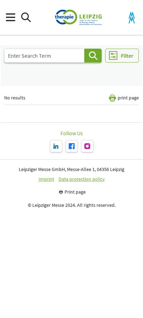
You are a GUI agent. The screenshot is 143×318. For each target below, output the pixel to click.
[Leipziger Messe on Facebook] (72, 146)
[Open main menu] (10, 17)
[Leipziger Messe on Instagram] (87, 146)
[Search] (93, 56)
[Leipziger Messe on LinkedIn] (56, 146)
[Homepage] (78, 17)
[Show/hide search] (26, 17)
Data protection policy (82, 179)
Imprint (46, 179)
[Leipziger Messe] (132, 17)
